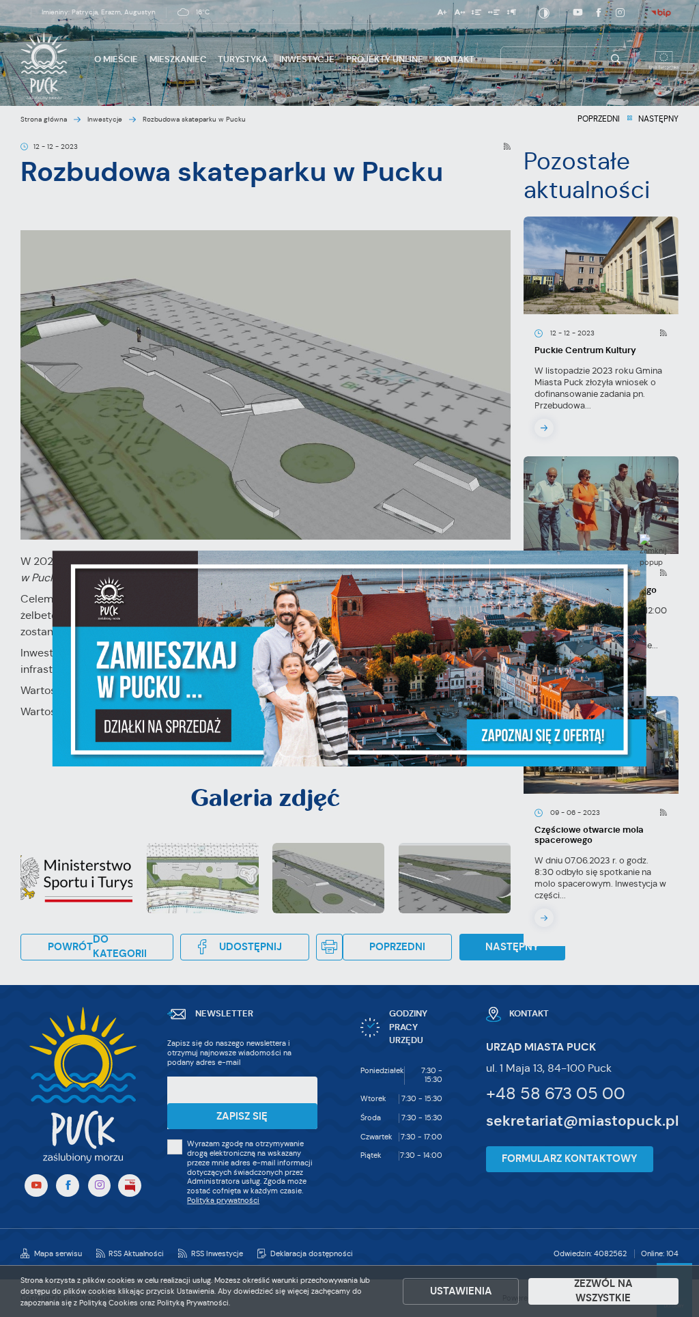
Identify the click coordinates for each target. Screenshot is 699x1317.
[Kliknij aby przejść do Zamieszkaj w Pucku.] (349, 658)
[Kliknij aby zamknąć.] (653, 551)
